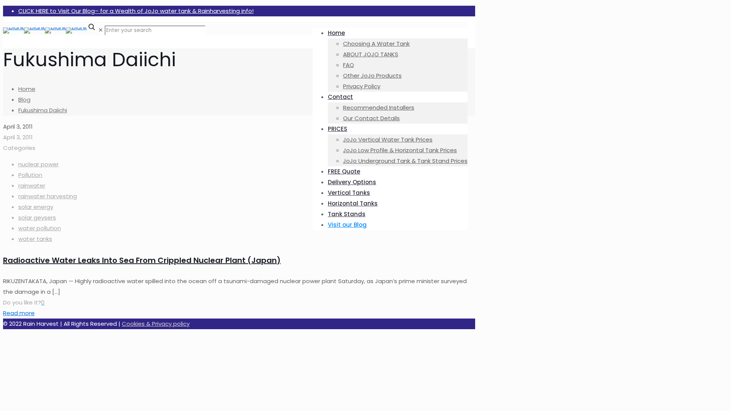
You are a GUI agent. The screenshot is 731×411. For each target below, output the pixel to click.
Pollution (30, 175)
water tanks (35, 239)
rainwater (31, 186)
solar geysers (37, 217)
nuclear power (38, 164)
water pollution (39, 228)
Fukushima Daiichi (42, 110)
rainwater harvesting (47, 196)
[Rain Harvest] (45, 27)
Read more (19, 313)
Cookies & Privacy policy (156, 324)
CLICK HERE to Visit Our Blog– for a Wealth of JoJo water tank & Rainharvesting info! (136, 11)
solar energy (35, 207)
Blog (24, 100)
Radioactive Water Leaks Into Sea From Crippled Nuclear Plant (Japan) (142, 260)
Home (26, 89)
